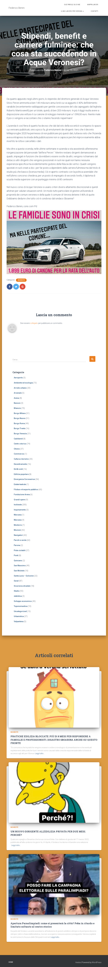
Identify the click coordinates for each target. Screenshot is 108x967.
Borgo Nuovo (19, 418)
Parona (17, 545)
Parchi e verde (20, 540)
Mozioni (17, 530)
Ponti (16, 555)
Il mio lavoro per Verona (71, 11)
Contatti (94, 11)
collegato (34, 323)
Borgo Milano (20, 413)
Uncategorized (20, 611)
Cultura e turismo (21, 459)
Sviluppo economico (23, 601)
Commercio (19, 454)
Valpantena (18, 621)
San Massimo (20, 565)
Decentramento (20, 464)
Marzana (17, 515)
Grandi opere (19, 500)
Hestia (78, 962)
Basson (17, 403)
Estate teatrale (20, 484)
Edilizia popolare (21, 474)
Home (11, 962)
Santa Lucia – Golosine (24, 576)
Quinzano (18, 560)
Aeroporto (18, 378)
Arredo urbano (20, 388)
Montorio (18, 525)
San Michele (19, 571)
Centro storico (20, 444)
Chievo (17, 449)
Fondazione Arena (22, 494)
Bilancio (17, 408)
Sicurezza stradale (22, 586)
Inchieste (21, 280)
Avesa (16, 398)
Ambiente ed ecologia (23, 383)
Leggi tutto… (40, 753)
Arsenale (18, 393)
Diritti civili (18, 469)
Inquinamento (20, 510)
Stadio (16, 591)
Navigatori (18, 535)
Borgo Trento (19, 428)
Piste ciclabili (19, 550)
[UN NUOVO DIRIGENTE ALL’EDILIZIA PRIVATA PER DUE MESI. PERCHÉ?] (54, 792)
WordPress (96, 962)
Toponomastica (20, 606)
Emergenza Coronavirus (24, 479)
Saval (16, 581)
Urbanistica (19, 616)
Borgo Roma (19, 423)
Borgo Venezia (20, 434)
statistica (18, 596)
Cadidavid (18, 439)
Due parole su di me (72, 5)
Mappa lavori (92, 5)
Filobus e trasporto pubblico (26, 489)
